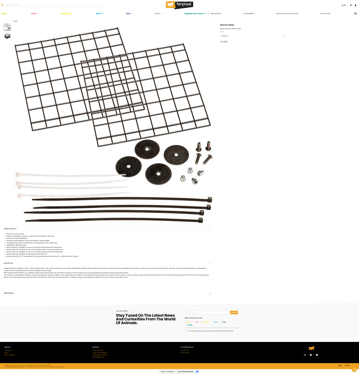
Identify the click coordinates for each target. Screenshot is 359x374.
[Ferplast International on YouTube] (315, 355)
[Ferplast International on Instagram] (305, 355)
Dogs (3, 13)
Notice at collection (168, 372)
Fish (128, 13)
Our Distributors (98, 357)
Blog (6, 352)
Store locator (325, 13)
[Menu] (355, 13)
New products (216, 13)
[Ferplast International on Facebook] (309, 355)
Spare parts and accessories (287, 13)
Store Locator (98, 350)
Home (15, 21)
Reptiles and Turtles (194, 13)
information (200, 331)
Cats (33, 13)
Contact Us (185, 350)
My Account (185, 352)
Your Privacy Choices (185, 372)
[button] (344, 5)
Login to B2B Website (100, 352)
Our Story (7, 350)
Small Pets (66, 13)
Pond (157, 13)
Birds (98, 13)
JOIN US (234, 312)
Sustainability (248, 13)
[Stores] (351, 5)
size (222, 32)
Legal (339, 365)
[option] (113, 124)
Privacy (347, 365)
